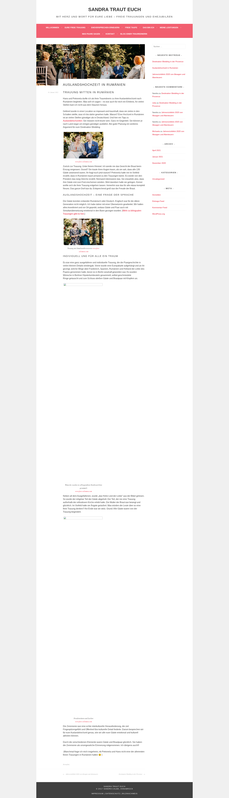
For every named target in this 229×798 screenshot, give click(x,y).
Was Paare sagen (91, 34)
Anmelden (156, 195)
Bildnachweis (130, 794)
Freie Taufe (131, 27)
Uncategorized (158, 179)
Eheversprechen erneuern (105, 27)
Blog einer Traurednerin (133, 34)
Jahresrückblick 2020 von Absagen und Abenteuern (81, 774)
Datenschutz (112, 794)
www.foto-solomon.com (83, 161)
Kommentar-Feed (159, 207)
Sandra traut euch (114, 9)
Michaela (156, 131)
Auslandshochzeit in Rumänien (165, 68)
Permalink (66, 764)
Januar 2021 (157, 157)
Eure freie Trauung (75, 27)
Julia (154, 103)
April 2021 (156, 150)
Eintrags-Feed (158, 201)
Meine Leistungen (169, 27)
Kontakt (110, 34)
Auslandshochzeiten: (73, 121)
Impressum (97, 794)
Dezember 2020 (159, 163)
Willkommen (52, 27)
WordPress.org (158, 214)
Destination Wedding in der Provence (131, 774)
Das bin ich (148, 27)
